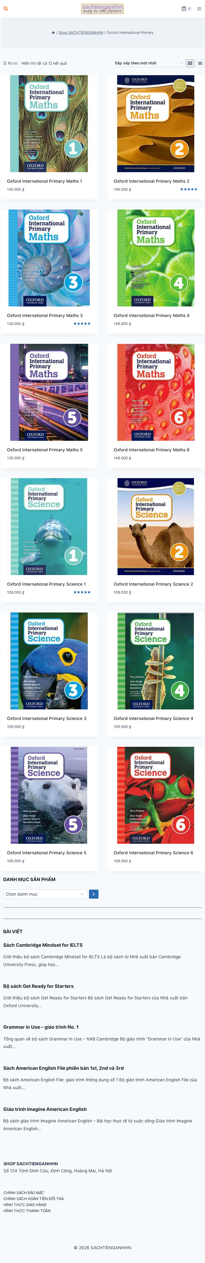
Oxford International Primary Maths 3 (45, 315)
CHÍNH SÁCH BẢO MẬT (24, 1192)
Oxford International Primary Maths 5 (45, 449)
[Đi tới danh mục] (93, 894)
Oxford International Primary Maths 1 (44, 181)
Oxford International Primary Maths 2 (151, 181)
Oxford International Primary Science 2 (153, 584)
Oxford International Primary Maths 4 (152, 315)
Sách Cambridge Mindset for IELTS (42, 945)
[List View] (200, 63)
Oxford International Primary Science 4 (153, 718)
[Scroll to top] (193, 1253)
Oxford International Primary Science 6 (153, 852)
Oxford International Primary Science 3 (46, 718)
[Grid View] (190, 63)
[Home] (53, 32)
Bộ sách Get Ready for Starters (38, 986)
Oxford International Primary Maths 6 (152, 449)
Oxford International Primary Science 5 (46, 852)
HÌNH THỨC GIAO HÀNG (25, 1204)
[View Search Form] (5, 8)
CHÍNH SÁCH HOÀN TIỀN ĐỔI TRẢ (34, 1198)
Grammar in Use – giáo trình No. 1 (40, 1027)
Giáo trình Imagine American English (45, 1109)
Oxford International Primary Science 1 (46, 584)
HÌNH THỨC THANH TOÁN (27, 1210)
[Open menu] (199, 9)
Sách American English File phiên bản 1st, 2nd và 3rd (63, 1068)
